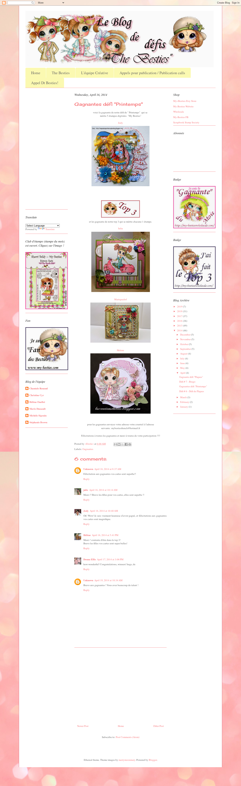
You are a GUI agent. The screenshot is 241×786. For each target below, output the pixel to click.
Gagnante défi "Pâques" (191, 377)
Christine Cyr (36, 395)
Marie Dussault (37, 408)
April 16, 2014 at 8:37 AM (107, 469)
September (185, 349)
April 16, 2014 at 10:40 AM (104, 510)
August (184, 353)
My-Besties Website (183, 106)
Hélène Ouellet (37, 402)
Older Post (158, 726)
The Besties (61, 72)
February (185, 402)
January (184, 406)
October (184, 344)
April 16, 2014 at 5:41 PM (105, 535)
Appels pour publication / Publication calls (152, 72)
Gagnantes (87, 449)
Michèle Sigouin (38, 415)
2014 (180, 330)
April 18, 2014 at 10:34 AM (108, 580)
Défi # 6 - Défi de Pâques (191, 391)
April (183, 372)
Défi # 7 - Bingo (187, 381)
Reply (86, 479)
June (182, 363)
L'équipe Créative (94, 72)
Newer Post (82, 726)
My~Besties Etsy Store (184, 101)
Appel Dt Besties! (44, 82)
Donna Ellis (89, 559)
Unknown (88, 469)
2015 (180, 325)
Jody (120, 122)
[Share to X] (122, 444)
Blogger (153, 760)
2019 (180, 306)
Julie (120, 228)
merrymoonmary (127, 760)
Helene (120, 350)
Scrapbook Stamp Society (186, 122)
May (182, 368)
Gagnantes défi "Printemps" (193, 386)
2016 (180, 320)
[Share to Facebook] (126, 444)
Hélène (87, 535)
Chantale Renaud (38, 388)
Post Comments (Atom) (127, 737)
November (185, 339)
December (185, 334)
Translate (50, 229)
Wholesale (178, 111)
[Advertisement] (120, 684)
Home (35, 72)
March (183, 397)
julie (85, 490)
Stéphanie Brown (38, 422)
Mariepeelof (120, 299)
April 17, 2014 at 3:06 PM (110, 559)
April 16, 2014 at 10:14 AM (103, 490)
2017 (180, 316)
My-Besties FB (180, 117)
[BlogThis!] (119, 444)
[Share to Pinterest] (130, 444)
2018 (180, 311)
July (182, 358)
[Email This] (115, 444)
